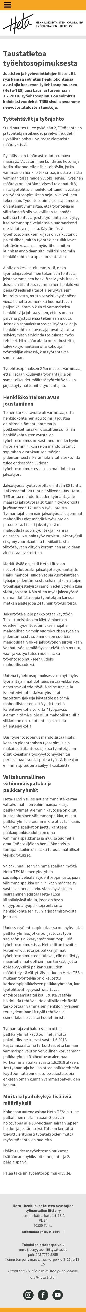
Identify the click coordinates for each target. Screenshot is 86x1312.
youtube (57, 1295)
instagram (28, 1295)
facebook (43, 1295)
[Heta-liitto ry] (43, 23)
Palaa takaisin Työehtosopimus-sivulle (36, 1173)
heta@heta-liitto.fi (43, 1277)
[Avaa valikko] (7, 5)
